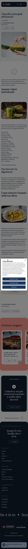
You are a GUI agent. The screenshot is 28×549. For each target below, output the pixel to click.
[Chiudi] (25, 260)
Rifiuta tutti (14, 287)
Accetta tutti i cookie (14, 283)
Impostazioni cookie (14, 279)
